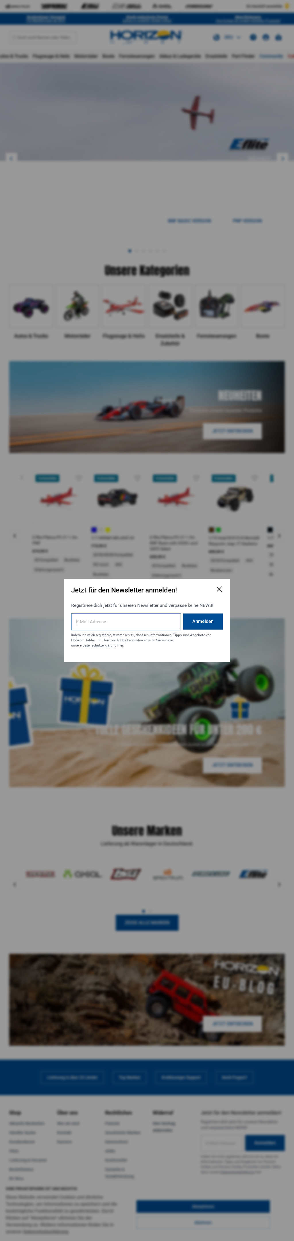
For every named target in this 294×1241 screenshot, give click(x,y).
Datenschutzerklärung (99, 645)
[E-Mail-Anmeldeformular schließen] (219, 589)
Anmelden (203, 621)
